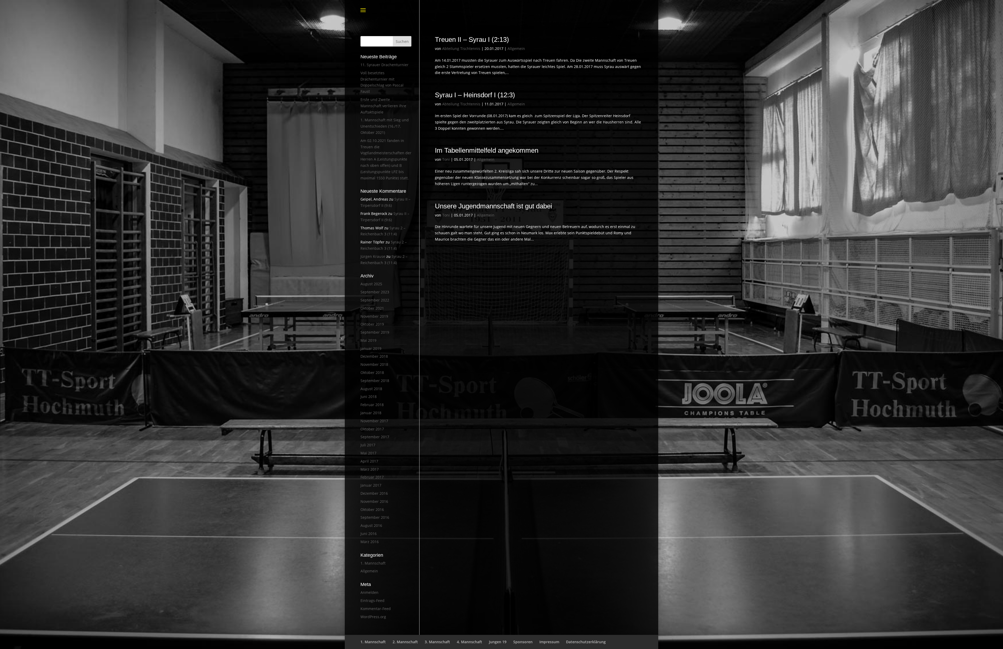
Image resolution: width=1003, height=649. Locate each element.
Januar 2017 (370, 485)
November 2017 (374, 420)
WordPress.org (373, 616)
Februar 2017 (372, 477)
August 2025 (371, 283)
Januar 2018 (370, 412)
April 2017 (369, 461)
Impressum (549, 641)
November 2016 (374, 501)
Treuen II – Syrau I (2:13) (472, 39)
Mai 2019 (368, 340)
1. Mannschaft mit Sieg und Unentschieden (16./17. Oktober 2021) (384, 126)
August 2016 (371, 525)
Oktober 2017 (372, 428)
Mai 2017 (368, 453)
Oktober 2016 (372, 509)
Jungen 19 (497, 641)
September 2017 (374, 436)
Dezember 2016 (374, 493)
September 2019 (374, 332)
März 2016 (369, 541)
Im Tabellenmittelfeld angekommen (486, 150)
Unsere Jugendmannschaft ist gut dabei (493, 206)
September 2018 (374, 380)
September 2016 (374, 517)
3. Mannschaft (437, 641)
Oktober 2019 (372, 324)
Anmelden (369, 592)
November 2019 (374, 316)
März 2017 (369, 469)
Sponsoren (523, 641)
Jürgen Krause (372, 256)
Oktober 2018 (372, 372)
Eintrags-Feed (372, 600)
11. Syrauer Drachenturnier (384, 64)
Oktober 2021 (372, 308)
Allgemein (516, 48)
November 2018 (374, 364)
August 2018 (371, 388)
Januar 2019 (370, 348)
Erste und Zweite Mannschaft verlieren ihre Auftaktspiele (383, 106)
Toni (446, 159)
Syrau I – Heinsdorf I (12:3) (475, 95)
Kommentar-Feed (375, 608)
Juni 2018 (368, 396)
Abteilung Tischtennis (461, 48)
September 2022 (374, 300)
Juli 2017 (367, 444)
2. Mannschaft (405, 641)
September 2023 (374, 291)
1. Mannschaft (373, 563)
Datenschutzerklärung (586, 641)
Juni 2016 (368, 533)
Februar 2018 (372, 404)
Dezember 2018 (374, 356)
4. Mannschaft (469, 641)
